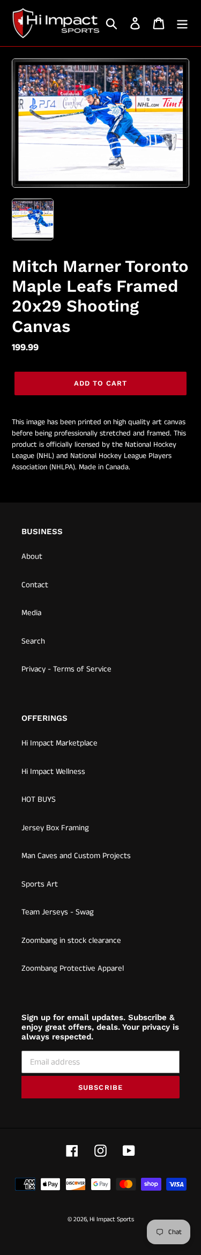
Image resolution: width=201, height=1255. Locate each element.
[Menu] (182, 23)
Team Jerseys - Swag (57, 912)
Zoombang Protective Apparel (72, 968)
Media (31, 612)
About (31, 556)
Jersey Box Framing (55, 827)
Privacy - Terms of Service (66, 669)
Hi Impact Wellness (53, 771)
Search (33, 641)
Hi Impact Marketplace (59, 743)
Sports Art (39, 884)
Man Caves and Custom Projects (76, 855)
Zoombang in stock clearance (71, 940)
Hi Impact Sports (112, 1219)
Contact (34, 584)
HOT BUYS (38, 799)
